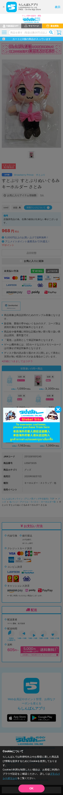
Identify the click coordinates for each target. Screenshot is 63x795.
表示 (57, 7)
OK (31, 788)
